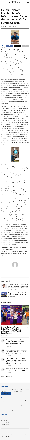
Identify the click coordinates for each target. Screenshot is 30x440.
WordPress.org (5, 424)
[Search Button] (28, 2)
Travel (22, 408)
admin (4, 26)
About (2, 432)
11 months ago (13, 289)
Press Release (8, 7)
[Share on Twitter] (17, 46)
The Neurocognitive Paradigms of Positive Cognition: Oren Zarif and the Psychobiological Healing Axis (18, 286)
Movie (12, 404)
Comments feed (5, 422)
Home (2, 7)
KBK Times (15, 2)
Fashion (3, 406)
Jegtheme (8, 436)
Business (3, 402)
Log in (2, 418)
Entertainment (5, 404)
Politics (13, 410)
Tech (22, 406)
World (22, 410)
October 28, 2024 (12, 26)
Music (12, 406)
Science (23, 402)
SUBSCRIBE (6, 393)
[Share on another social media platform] (25, 46)
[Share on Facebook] (9, 46)
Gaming (3, 410)
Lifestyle (13, 402)
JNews (6, 434)
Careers (16, 432)
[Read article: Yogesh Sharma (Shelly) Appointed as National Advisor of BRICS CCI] (4, 294)
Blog (2, 400)
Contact (22, 432)
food (2, 408)
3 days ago (12, 296)
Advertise (9, 432)
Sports (22, 404)
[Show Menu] (2, 2)
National (13, 408)
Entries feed (4, 420)
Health (13, 400)
